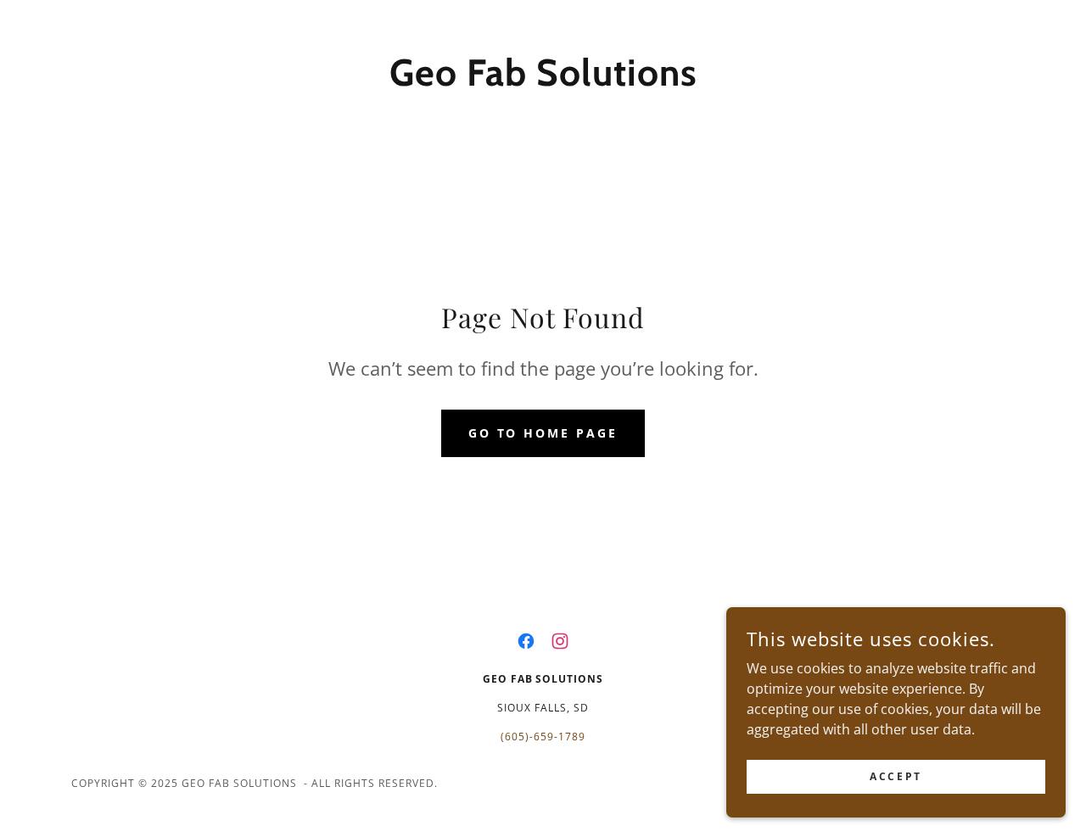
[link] (543, 80)
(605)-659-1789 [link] (543, 736)
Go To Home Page (543, 433)
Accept (895, 776)
